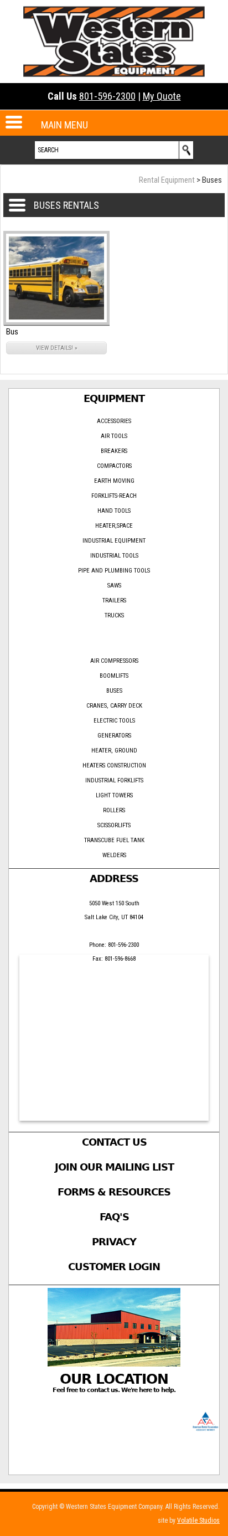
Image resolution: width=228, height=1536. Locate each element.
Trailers (114, 600)
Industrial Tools (114, 555)
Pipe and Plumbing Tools (114, 570)
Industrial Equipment (114, 540)
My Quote (162, 96)
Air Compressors (114, 660)
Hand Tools (114, 510)
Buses (114, 690)
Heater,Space (114, 525)
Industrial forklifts (114, 780)
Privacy (114, 1242)
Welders (114, 855)
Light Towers (114, 795)
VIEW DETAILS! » (56, 348)
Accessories (114, 421)
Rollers (114, 810)
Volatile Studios (198, 1520)
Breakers (114, 451)
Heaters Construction (114, 765)
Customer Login (114, 1266)
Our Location (114, 1379)
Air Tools (114, 436)
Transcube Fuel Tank (114, 840)
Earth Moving (114, 480)
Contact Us (114, 1142)
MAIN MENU (64, 125)
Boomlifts (114, 675)
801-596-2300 (107, 96)
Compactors (114, 466)
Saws (114, 585)
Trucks (114, 615)
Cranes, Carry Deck (114, 705)
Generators (114, 735)
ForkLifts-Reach (114, 495)
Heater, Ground (114, 750)
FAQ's (114, 1217)
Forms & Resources (114, 1192)
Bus (12, 332)
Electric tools (114, 720)
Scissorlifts (114, 825)
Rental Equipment (167, 180)
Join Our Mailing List (114, 1167)
